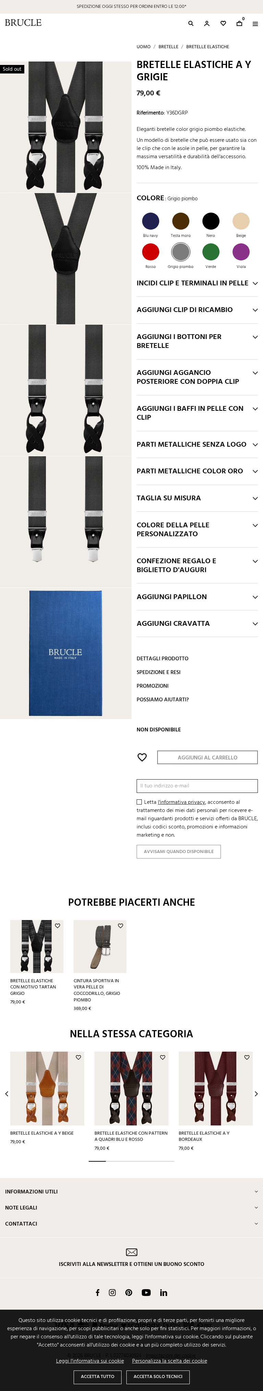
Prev (6, 1093)
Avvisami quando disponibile (179, 852)
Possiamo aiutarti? (163, 700)
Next (256, 1093)
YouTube (146, 1292)
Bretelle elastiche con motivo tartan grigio (33, 987)
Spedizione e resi (158, 672)
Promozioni (152, 686)
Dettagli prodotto (162, 658)
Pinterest (128, 1292)
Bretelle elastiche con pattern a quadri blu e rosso (131, 1137)
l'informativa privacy (181, 802)
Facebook (97, 1292)
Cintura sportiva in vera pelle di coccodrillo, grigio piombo (97, 990)
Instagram (112, 1292)
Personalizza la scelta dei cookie (169, 1361)
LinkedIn (163, 1292)
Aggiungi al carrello (207, 758)
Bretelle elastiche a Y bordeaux (204, 1137)
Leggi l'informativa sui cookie (90, 1361)
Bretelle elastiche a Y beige (42, 1133)
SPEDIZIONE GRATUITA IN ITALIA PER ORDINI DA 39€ (131, 7)
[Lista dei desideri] (223, 23)
